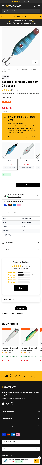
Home (3, 69)
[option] (10, 156)
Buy (36, 461)
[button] (39, 6)
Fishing (9, 69)
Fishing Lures (16, 69)
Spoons (24, 69)
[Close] (39, 457)
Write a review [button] (21, 288)
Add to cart (28, 185)
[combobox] (21, 11)
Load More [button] (21, 308)
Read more (5, 97)
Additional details (10, 167)
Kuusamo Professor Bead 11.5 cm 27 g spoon (10, 349)
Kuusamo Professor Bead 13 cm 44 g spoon (29, 349)
